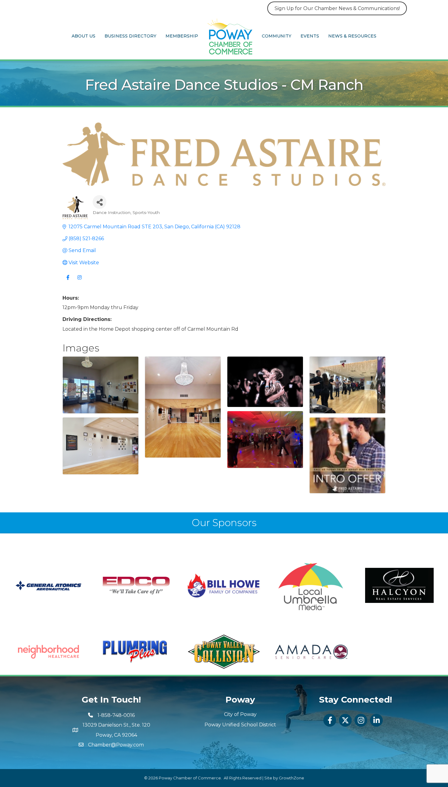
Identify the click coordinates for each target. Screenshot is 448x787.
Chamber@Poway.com (116, 745)
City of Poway (240, 714)
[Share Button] (99, 202)
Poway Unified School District (240, 725)
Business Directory (130, 36)
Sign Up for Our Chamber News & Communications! (337, 8)
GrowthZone (291, 777)
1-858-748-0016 (116, 715)
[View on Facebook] (67, 281)
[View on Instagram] (79, 281)
